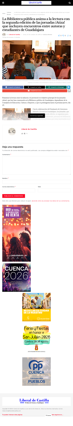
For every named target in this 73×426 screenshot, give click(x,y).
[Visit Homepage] (36, 3)
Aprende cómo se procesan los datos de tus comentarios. (51, 201)
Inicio (3, 13)
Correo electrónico (9, 187)
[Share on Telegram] (68, 87)
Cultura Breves (9, 13)
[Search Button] (70, 3)
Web (39, 186)
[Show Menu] (3, 3)
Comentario (6, 154)
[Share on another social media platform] (69, 90)
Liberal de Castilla (14, 34)
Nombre (5, 178)
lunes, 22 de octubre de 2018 (31, 34)
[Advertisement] (36, 421)
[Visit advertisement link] (36, 307)
